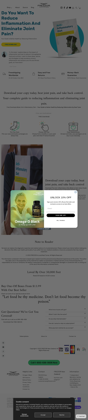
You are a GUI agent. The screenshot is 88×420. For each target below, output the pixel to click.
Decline (61, 415)
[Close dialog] (76, 192)
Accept (43, 415)
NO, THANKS (61, 220)
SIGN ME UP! (61, 215)
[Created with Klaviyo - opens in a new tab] (44, 229)
